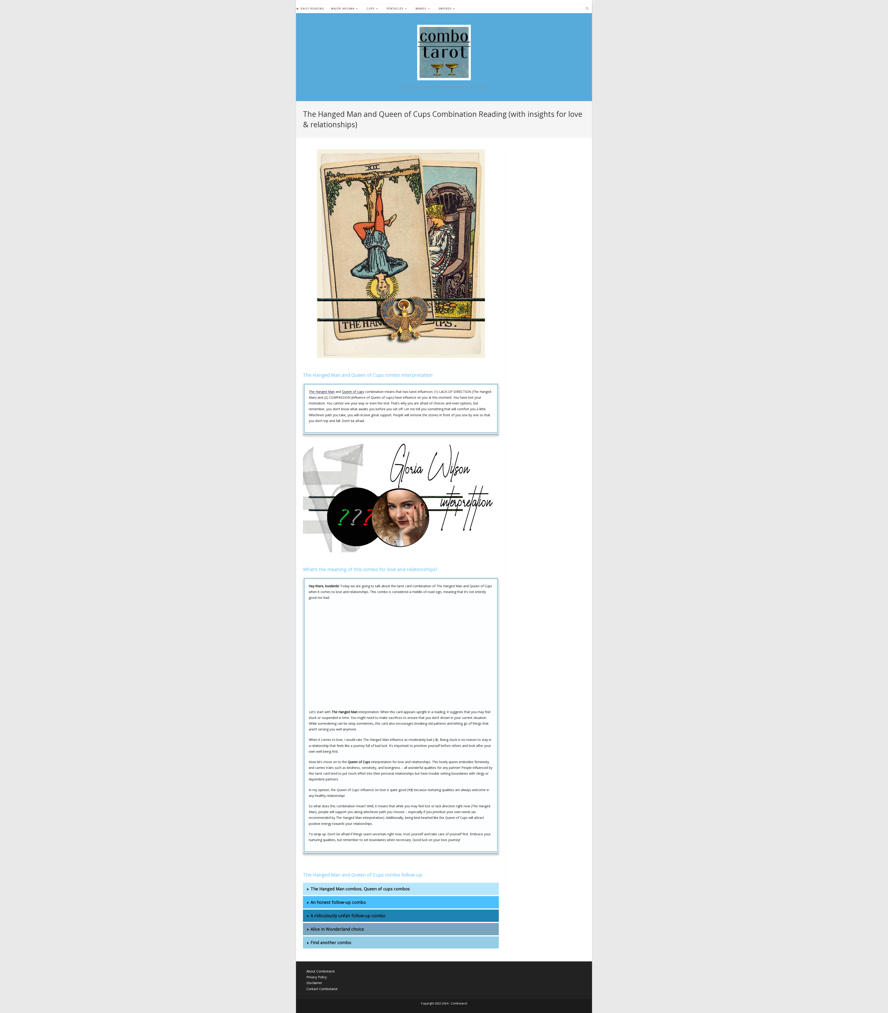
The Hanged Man (322, 391)
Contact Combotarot (322, 989)
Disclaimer (314, 983)
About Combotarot (320, 971)
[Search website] (587, 8)
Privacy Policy (316, 977)
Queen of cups (353, 391)
